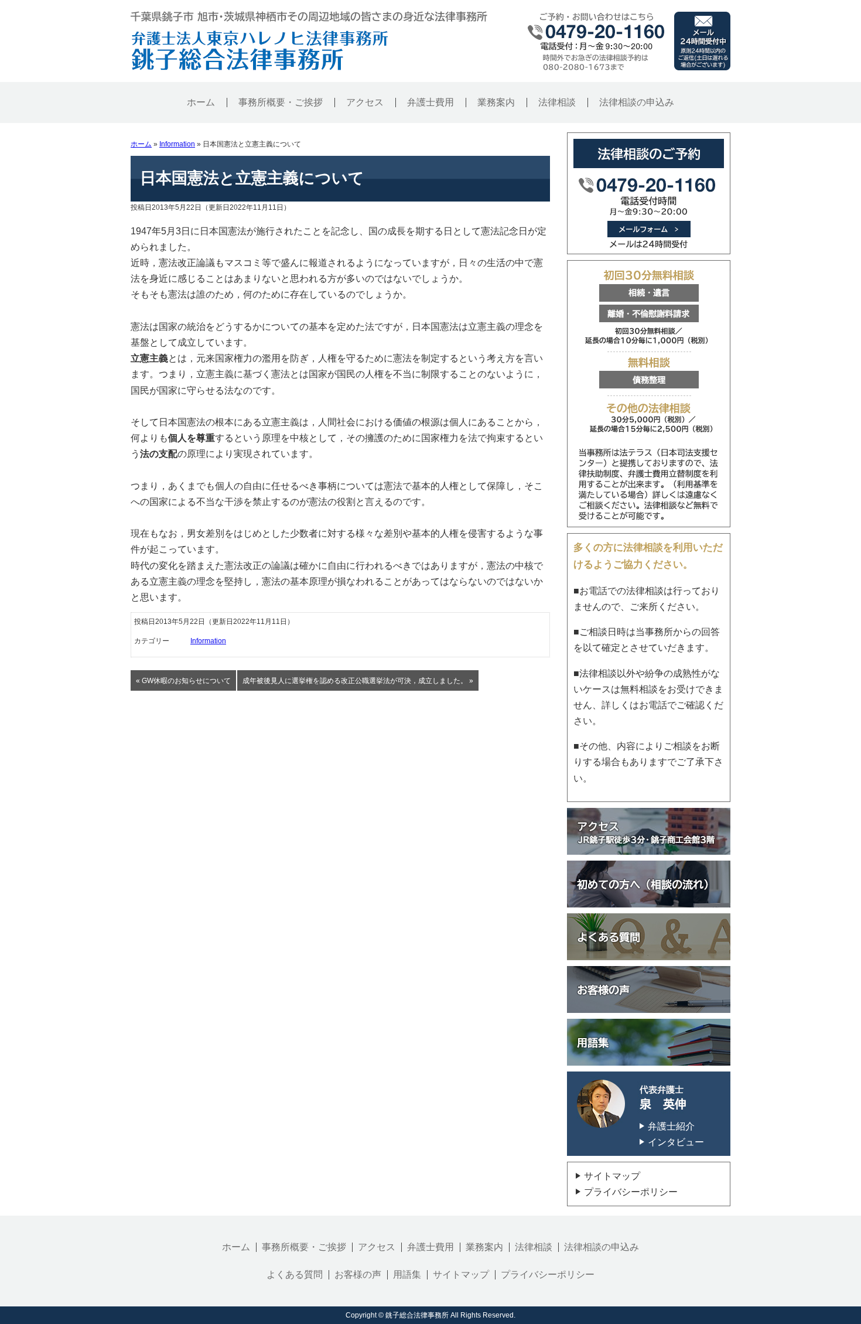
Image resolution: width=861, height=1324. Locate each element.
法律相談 (557, 102)
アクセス (365, 102)
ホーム (201, 102)
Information (177, 144)
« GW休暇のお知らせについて (183, 681)
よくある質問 (294, 1274)
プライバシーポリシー (631, 1192)
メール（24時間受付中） (702, 41)
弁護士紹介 (671, 1126)
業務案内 (496, 102)
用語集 (407, 1274)
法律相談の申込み (636, 102)
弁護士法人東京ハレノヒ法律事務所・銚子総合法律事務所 (259, 49)
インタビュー (676, 1142)
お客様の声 (357, 1274)
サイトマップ (612, 1176)
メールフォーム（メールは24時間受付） (648, 193)
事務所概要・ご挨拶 (280, 102)
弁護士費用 (430, 102)
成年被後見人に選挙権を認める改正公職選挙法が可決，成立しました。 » (357, 681)
